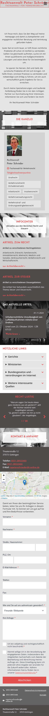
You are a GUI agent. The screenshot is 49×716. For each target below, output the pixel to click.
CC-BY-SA (37, 496)
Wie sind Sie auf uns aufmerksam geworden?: (24, 605)
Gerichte (13, 356)
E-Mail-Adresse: (11, 567)
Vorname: (8, 517)
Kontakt (43, 695)
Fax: (5, 592)
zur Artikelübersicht (13, 266)
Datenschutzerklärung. (25, 672)
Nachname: (8, 529)
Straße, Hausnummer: (13, 542)
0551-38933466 (15, 464)
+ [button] (4, 475)
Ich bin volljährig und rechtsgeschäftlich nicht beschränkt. (25, 645)
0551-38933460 (19, 460)
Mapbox (4, 498)
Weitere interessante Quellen (18, 384)
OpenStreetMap (19, 496)
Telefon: (6, 580)
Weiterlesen (12, 334)
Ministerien (14, 364)
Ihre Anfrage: (9, 618)
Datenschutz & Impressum (35, 690)
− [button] (4, 479)
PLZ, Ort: (7, 555)
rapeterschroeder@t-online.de (24, 467)
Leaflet (3, 496)
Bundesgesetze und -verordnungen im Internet (20, 373)
